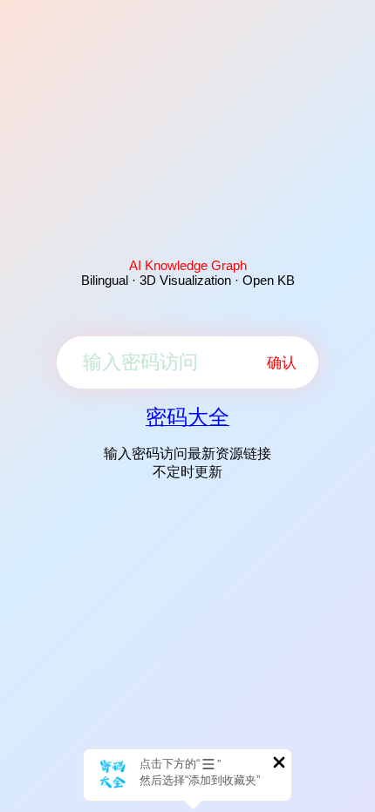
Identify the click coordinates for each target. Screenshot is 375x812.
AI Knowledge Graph (188, 265)
